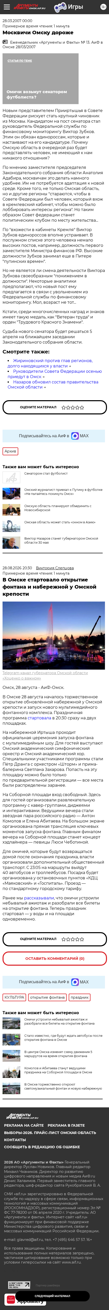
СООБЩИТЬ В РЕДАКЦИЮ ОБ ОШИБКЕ (42, 1147)
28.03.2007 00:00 (17, 21)
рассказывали (39, 898)
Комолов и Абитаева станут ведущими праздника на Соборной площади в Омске (58, 1070)
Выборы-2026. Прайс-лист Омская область (50, 1132)
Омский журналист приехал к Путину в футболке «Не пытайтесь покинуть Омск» (63, 492)
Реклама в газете (66, 1125)
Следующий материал (52, 1296)
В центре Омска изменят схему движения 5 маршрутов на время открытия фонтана (58, 1054)
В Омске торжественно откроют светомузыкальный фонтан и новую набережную (63, 1086)
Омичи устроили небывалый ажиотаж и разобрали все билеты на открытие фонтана (59, 1021)
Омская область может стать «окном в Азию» (60, 522)
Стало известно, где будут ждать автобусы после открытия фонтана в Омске (63, 1038)
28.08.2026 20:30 (17, 568)
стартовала (39, 718)
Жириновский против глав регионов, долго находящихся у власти (50, 363)
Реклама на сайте (24, 1125)
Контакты (15, 1140)
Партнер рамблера (48, 1285)
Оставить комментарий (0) (54, 958)
